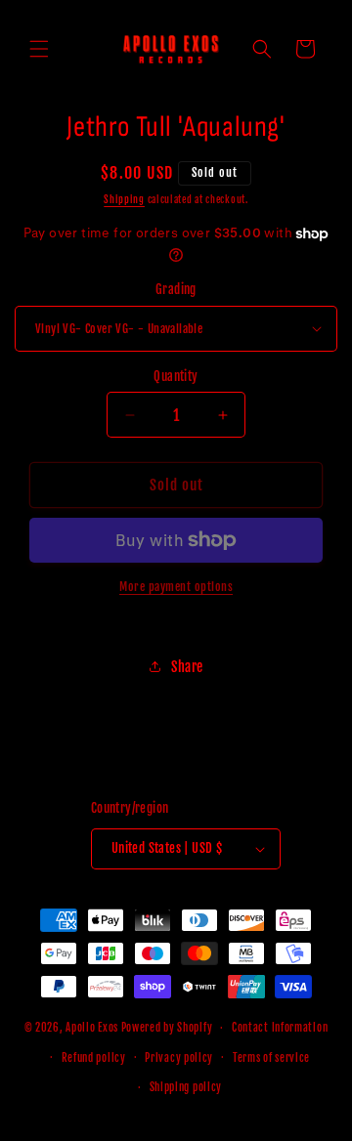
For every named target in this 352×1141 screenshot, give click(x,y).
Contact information (280, 1028)
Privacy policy (179, 1058)
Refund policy (94, 1058)
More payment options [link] (176, 586)
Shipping (124, 199)
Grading (176, 289)
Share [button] (187, 666)
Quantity (176, 376)
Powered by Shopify (167, 1028)
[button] (39, 48)
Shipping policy (186, 1087)
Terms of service (271, 1058)
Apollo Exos (92, 1028)
